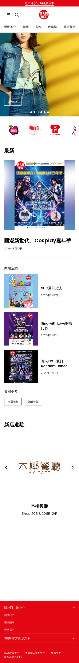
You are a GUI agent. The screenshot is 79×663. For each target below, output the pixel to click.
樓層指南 (9, 622)
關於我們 (9, 615)
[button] (8, 14)
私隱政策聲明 (11, 653)
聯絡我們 (9, 629)
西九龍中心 (17, 656)
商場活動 (13, 401)
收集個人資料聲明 (35, 653)
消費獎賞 (33, 401)
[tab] (31, 112)
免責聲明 (56, 653)
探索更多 (13, 101)
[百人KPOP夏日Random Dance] (21, 366)
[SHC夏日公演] (21, 291)
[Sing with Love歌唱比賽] (21, 329)
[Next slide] (72, 467)
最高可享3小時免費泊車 (39, 3)
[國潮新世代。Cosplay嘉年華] (39, 195)
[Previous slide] (6, 467)
